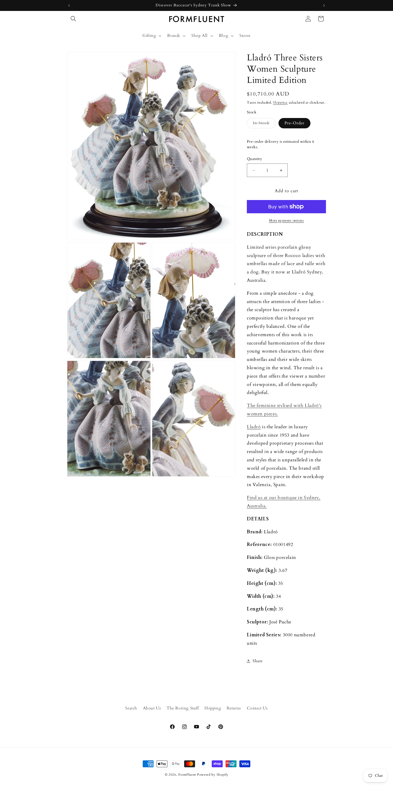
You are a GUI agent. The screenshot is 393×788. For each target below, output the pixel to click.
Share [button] (258, 661)
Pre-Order (294, 123)
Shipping (280, 102)
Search (131, 708)
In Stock (264, 124)
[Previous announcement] (69, 5)
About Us (152, 708)
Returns (234, 708)
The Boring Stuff (183, 708)
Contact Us (257, 708)
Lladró (254, 427)
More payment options (286, 220)
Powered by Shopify (212, 774)
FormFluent (187, 774)
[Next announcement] (324, 5)
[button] (73, 18)
